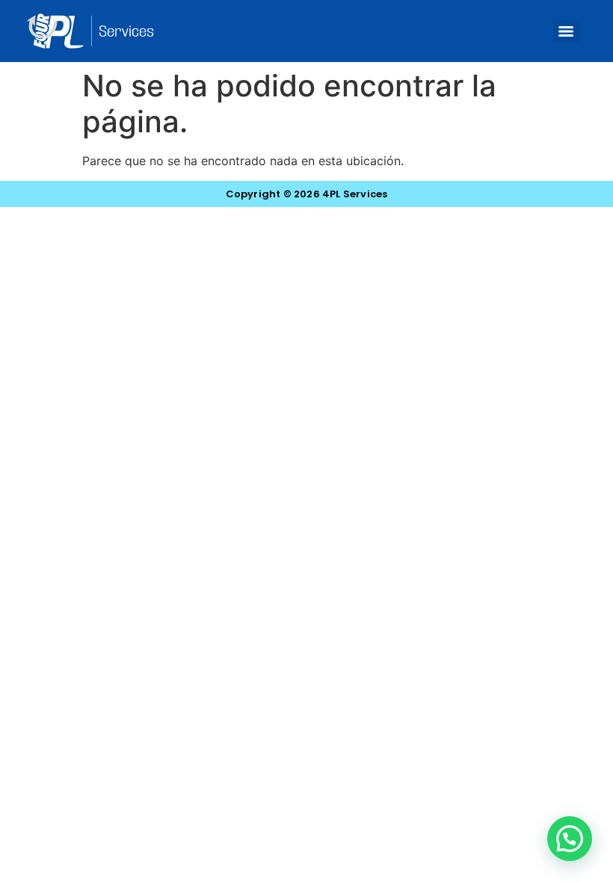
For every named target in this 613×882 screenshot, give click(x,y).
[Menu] (565, 31)
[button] (569, 838)
